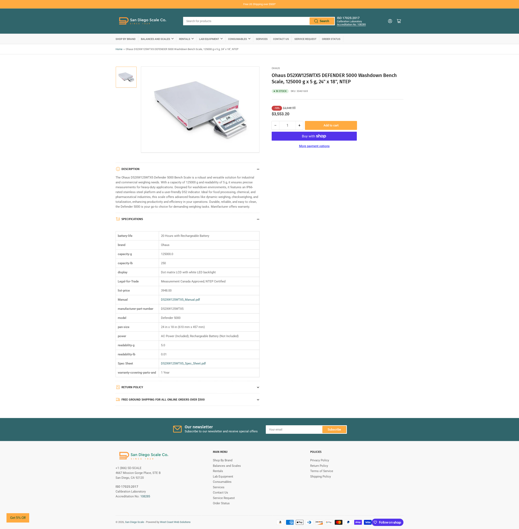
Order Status (331, 39)
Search (324, 21)
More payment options (314, 146)
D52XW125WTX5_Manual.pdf (180, 299)
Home (119, 49)
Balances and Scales (155, 39)
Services (262, 39)
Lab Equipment (209, 39)
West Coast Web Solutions (175, 522)
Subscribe (334, 429)
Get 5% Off (18, 517)
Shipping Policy (320, 476)
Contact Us (281, 39)
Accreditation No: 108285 (351, 24)
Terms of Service (321, 471)
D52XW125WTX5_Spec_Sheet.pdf (183, 363)
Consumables (237, 39)
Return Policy (319, 466)
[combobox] (259, 21)
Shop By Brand (125, 39)
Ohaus (276, 68)
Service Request (305, 39)
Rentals (184, 39)
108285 (145, 496)
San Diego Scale (134, 522)
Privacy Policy (319, 460)
